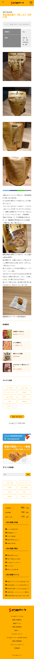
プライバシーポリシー (17, 644)
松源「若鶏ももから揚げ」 (14, 559)
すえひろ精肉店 (11, 536)
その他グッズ (9, 406)
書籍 (10, 401)
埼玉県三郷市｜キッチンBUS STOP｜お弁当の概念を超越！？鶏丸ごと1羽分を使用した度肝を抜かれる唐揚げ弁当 (18, 585)
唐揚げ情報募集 (17, 641)
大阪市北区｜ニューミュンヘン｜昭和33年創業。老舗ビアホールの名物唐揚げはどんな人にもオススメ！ (18, 592)
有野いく (17, 630)
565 (23, 507)
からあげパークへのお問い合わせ (17, 637)
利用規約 (17, 648)
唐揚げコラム (17, 623)
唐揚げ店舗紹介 (17, 620)
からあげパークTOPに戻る (17, 423)
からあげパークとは (17, 616)
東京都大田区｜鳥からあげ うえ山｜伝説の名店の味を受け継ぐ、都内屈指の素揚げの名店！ (18, 595)
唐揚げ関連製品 (17, 627)
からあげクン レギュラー (14, 562)
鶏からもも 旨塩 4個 (12, 569)
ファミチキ (10, 566)
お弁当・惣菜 (24, 387)
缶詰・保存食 (9, 397)
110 (23, 516)
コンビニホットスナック (10, 392)
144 (23, 512)
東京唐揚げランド (12, 533)
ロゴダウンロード (17, 634)
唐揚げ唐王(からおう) (13, 555)
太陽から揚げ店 (11, 543)
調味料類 (24, 401)
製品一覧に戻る (17, 417)
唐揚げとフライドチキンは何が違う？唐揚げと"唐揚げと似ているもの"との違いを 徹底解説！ (18, 581)
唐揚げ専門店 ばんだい (13, 540)
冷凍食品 (24, 392)
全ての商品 (9, 387)
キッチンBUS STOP (12, 529)
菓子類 (11, 24)
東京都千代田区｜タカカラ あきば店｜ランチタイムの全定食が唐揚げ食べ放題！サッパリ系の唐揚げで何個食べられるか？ (18, 588)
